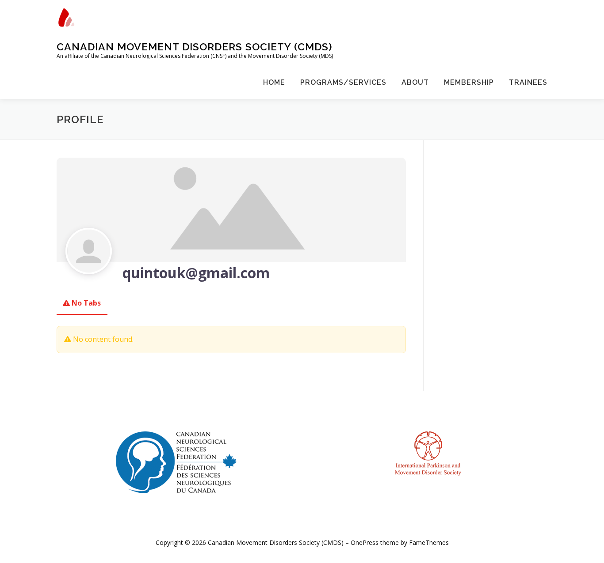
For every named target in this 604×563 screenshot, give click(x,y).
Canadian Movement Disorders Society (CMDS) (195, 47)
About (415, 82)
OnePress (364, 542)
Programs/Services (343, 82)
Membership (469, 82)
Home (274, 82)
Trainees (528, 82)
